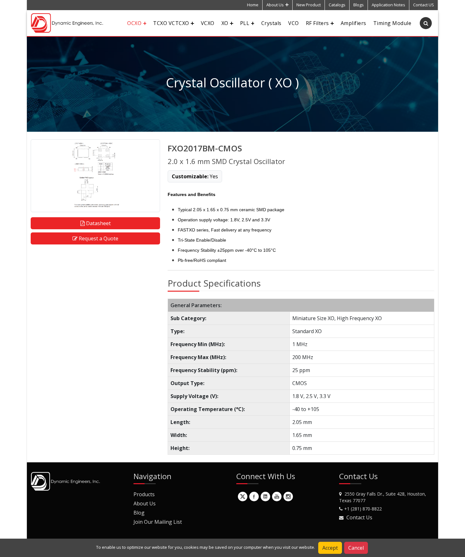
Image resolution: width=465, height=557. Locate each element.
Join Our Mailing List (157, 521)
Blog (139, 512)
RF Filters (317, 23)
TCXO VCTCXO (171, 23)
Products (144, 494)
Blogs (358, 5)
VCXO (207, 23)
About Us (275, 5)
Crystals (271, 23)
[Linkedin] (265, 496)
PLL (244, 23)
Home (252, 5)
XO (224, 23)
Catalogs (337, 5)
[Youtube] (277, 496)
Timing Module (392, 23)
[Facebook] (254, 496)
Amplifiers (353, 23)
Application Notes (388, 5)
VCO (293, 23)
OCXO (134, 23)
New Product (308, 5)
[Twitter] (242, 496)
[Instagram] (288, 496)
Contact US (423, 5)
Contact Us (359, 517)
